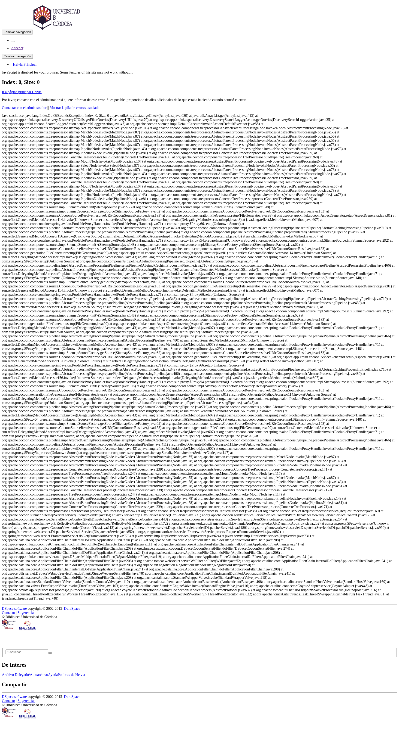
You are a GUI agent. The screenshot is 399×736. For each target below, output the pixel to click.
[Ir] (50, 653)
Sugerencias (26, 613)
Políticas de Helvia (71, 675)
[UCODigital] (27, 630)
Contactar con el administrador (24, 108)
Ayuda (53, 675)
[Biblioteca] (9, 630)
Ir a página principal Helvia (22, 92)
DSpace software (14, 608)
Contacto (8, 613)
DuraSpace (72, 608)
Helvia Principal (24, 64)
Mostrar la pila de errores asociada (74, 108)
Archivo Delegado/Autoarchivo (25, 675)
